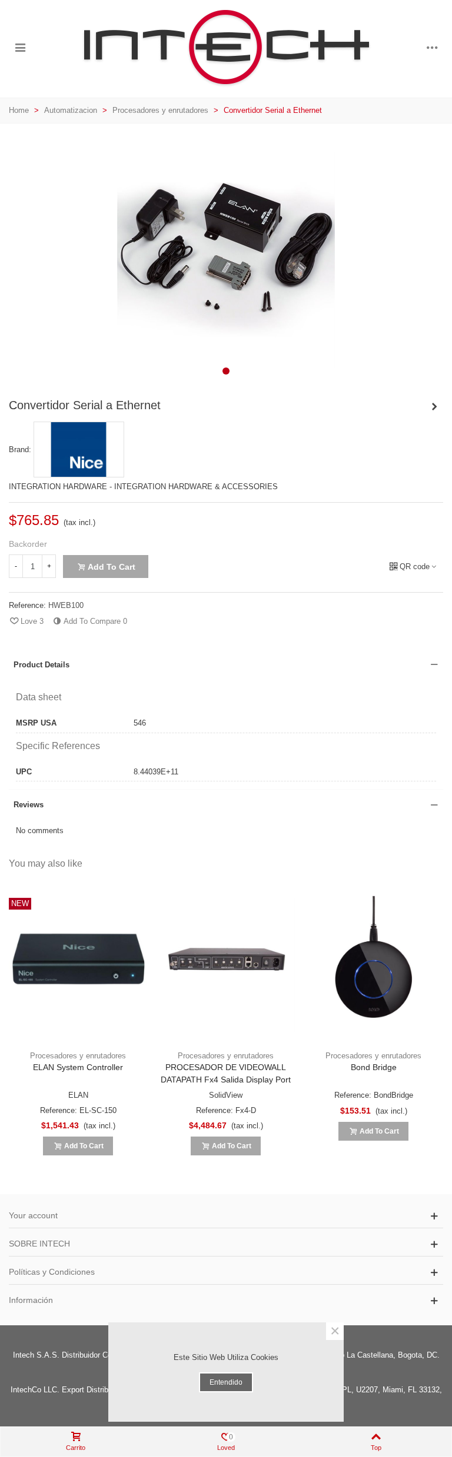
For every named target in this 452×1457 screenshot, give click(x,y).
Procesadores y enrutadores (78, 1055)
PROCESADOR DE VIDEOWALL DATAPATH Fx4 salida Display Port (226, 1073)
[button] (226, 371)
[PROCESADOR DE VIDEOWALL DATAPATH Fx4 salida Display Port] (226, 965)
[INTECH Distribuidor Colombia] (226, 47)
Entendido (226, 1382)
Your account (33, 1215)
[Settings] (432, 47)
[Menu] (20, 47)
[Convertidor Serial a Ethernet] (226, 377)
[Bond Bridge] (373, 965)
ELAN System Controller (78, 1067)
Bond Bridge (374, 1067)
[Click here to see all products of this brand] (79, 450)
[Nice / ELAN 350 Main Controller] (434, 407)
